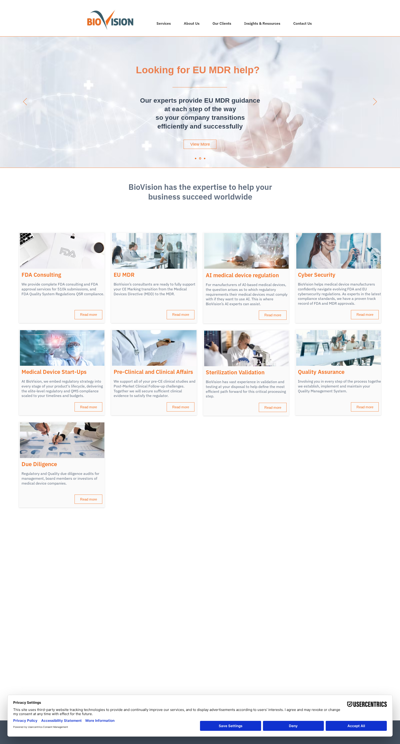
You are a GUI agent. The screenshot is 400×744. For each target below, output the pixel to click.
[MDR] (200, 158)
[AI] (195, 158)
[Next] (375, 102)
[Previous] (25, 102)
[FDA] (204, 158)
